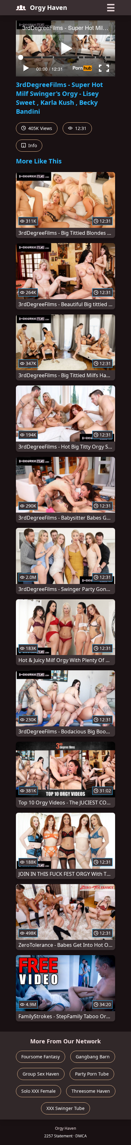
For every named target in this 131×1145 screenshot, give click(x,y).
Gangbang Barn (93, 1057)
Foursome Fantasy (40, 1057)
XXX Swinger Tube (65, 1108)
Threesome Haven (91, 1091)
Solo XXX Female (38, 1091)
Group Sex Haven (41, 1074)
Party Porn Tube (92, 1074)
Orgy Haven (48, 7)
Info (32, 145)
